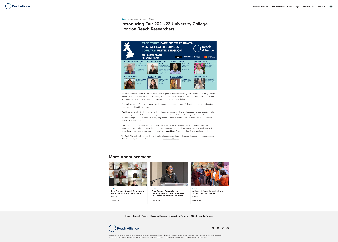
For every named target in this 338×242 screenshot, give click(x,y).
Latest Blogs (148, 19)
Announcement (135, 19)
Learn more (115, 201)
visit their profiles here (171, 139)
